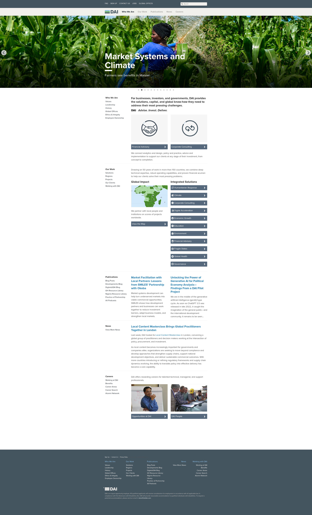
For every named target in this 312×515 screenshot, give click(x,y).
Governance (180, 264)
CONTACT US (124, 3)
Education (179, 225)
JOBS (134, 3)
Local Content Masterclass (168, 335)
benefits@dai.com (145, 498)
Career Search (111, 390)
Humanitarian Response (185, 187)
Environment (180, 233)
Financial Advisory (140, 146)
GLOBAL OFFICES (146, 3)
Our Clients (110, 183)
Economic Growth (182, 218)
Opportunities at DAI (141, 416)
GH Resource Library (114, 290)
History (108, 108)
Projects (108, 179)
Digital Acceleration (183, 210)
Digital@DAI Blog (112, 287)
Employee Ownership (114, 118)
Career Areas (111, 387)
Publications (157, 11)
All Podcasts (110, 300)
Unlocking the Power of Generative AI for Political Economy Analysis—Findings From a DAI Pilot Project (187, 285)
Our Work (142, 11)
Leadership (110, 105)
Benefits (109, 383)
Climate (177, 195)
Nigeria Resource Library (116, 294)
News (169, 11)
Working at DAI (111, 380)
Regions (108, 176)
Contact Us (115, 457)
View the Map (138, 224)
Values (108, 101)
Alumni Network (112, 393)
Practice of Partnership (115, 297)
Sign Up (107, 457)
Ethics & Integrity (112, 114)
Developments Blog (113, 284)
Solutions (109, 173)
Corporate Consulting (181, 146)
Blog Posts (110, 281)
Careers (179, 11)
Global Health (180, 256)
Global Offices (111, 111)
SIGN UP (113, 3)
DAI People (176, 416)
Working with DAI (112, 186)
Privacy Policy (124, 457)
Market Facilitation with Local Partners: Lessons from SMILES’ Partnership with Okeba (147, 283)
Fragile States (180, 248)
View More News (112, 330)
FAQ (106, 3)
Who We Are (128, 11)
